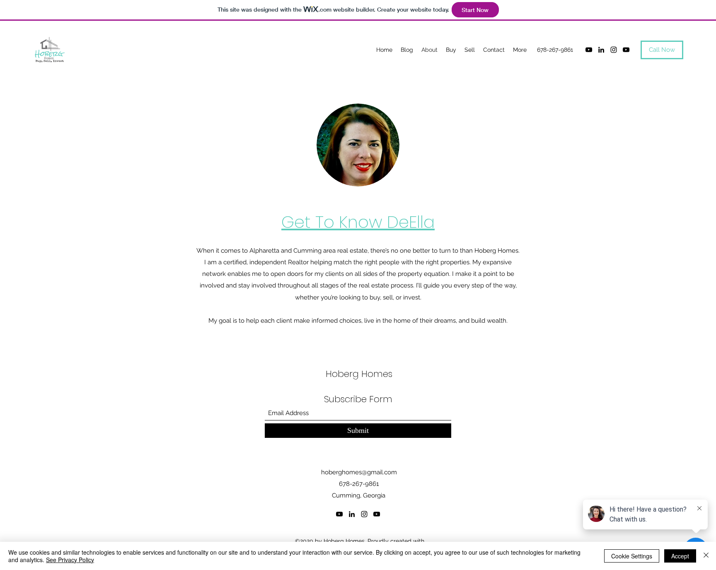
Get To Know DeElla (358, 222)
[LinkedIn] (601, 50)
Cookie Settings (631, 556)
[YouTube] (589, 50)
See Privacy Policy (70, 560)
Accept (680, 556)
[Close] (706, 555)
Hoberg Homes (359, 373)
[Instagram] (614, 50)
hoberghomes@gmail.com (359, 472)
